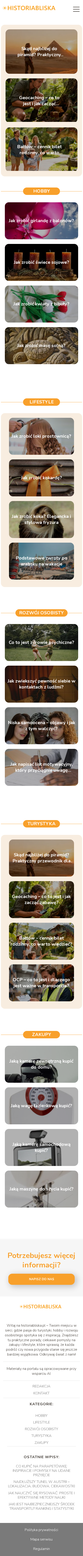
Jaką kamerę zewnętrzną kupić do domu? (41, 1064)
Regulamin (41, 1548)
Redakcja (41, 1386)
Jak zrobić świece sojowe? (41, 262)
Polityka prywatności (41, 1529)
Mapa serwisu (41, 1539)
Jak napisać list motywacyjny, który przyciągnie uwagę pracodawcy (41, 767)
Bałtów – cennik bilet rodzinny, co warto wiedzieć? (39, 150)
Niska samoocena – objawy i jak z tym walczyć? (41, 726)
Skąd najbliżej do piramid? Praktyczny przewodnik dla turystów (39, 52)
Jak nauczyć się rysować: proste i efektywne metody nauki (41, 1495)
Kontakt (41, 1393)
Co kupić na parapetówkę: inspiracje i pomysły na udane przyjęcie (42, 1471)
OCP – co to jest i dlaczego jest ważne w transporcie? (41, 983)
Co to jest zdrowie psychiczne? (41, 643)
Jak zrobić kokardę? (41, 478)
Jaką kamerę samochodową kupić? (41, 1147)
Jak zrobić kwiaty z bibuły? (41, 304)
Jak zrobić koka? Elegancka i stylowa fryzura (41, 520)
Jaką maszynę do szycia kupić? (41, 1189)
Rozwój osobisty (41, 613)
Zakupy (41, 1034)
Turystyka (41, 824)
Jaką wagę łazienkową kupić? (41, 1106)
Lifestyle (42, 402)
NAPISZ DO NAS (41, 1279)
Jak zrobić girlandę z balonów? (41, 221)
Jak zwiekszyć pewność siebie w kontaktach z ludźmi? (41, 684)
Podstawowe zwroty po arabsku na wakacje (41, 561)
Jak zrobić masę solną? (41, 346)
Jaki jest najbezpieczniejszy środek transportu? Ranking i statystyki (41, 1506)
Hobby (41, 191)
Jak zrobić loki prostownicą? (41, 436)
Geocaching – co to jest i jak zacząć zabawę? (39, 101)
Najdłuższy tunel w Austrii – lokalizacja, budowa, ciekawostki (41, 1484)
